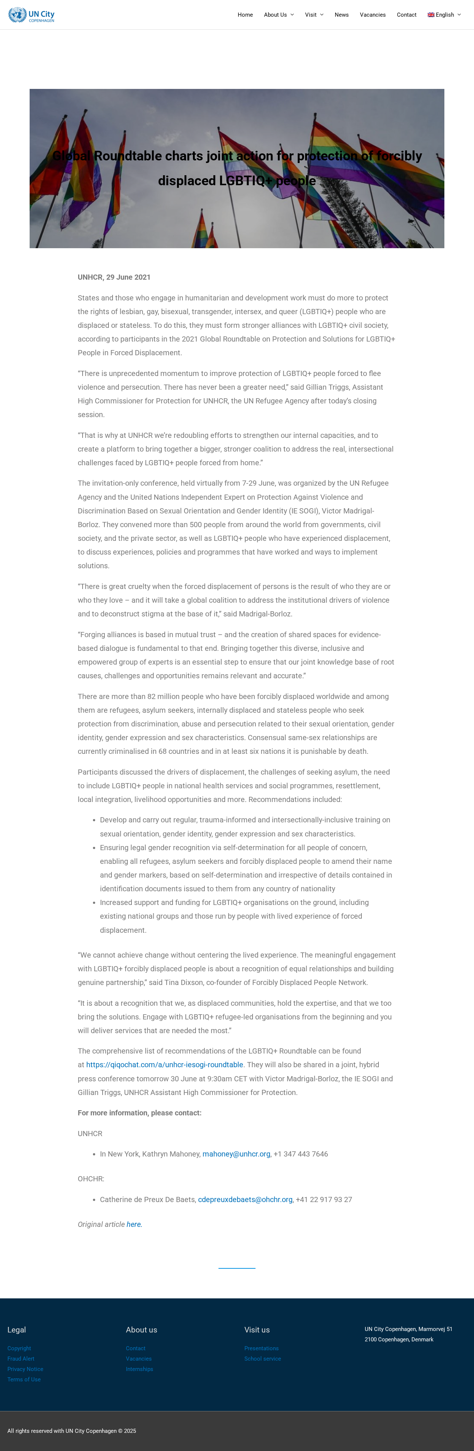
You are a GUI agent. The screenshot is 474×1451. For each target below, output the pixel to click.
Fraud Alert (20, 1358)
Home (245, 14)
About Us (275, 14)
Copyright (19, 1348)
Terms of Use (24, 1379)
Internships (139, 1369)
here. (135, 1224)
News (342, 14)
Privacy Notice (25, 1369)
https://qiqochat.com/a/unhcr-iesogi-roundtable (164, 1064)
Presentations (261, 1348)
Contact (407, 14)
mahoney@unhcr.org (236, 1153)
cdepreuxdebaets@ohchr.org (245, 1199)
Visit (311, 14)
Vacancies (373, 14)
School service (262, 1358)
